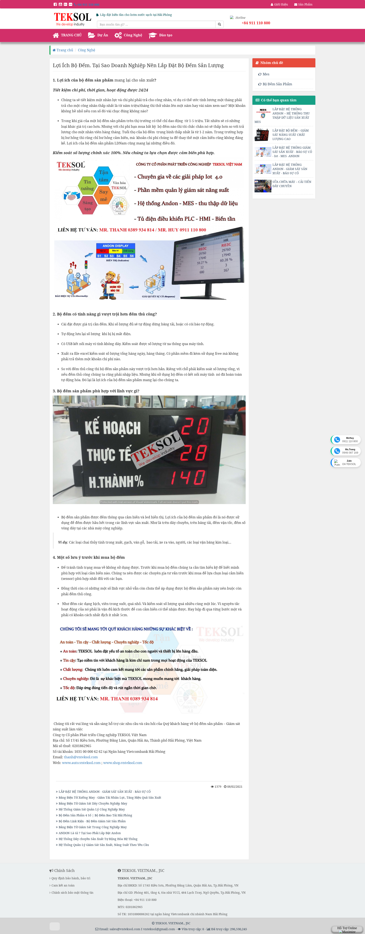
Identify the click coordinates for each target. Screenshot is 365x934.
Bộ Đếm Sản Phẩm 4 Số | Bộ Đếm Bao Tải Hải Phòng (95, 815)
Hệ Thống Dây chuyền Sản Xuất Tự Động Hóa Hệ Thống (98, 839)
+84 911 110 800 (87, 4)
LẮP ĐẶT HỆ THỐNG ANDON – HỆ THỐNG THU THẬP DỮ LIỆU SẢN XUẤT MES (282, 115)
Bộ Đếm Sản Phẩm (277, 84)
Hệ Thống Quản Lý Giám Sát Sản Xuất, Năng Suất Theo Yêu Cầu (104, 845)
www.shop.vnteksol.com (122, 762)
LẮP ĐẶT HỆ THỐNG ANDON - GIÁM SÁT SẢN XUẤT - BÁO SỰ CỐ (105, 792)
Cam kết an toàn (63, 885)
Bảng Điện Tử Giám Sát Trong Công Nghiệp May (93, 827)
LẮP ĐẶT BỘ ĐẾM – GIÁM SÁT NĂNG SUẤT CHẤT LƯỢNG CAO (290, 134)
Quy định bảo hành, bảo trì (71, 878)
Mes (266, 74)
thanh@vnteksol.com (81, 757)
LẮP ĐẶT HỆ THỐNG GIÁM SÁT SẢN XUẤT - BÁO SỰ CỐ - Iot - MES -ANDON (292, 151)
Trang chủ (64, 50)
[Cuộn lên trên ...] (54, 926)
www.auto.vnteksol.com (81, 762)
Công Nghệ (86, 50)
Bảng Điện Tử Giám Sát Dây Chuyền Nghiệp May (93, 803)
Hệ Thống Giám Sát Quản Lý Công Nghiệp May (92, 809)
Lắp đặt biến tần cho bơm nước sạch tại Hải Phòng (136, 15)
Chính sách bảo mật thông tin (72, 892)
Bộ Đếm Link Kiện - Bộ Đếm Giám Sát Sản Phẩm (92, 821)
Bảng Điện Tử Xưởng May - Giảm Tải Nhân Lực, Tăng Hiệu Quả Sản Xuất (110, 797)
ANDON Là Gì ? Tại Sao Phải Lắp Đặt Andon (90, 833)
